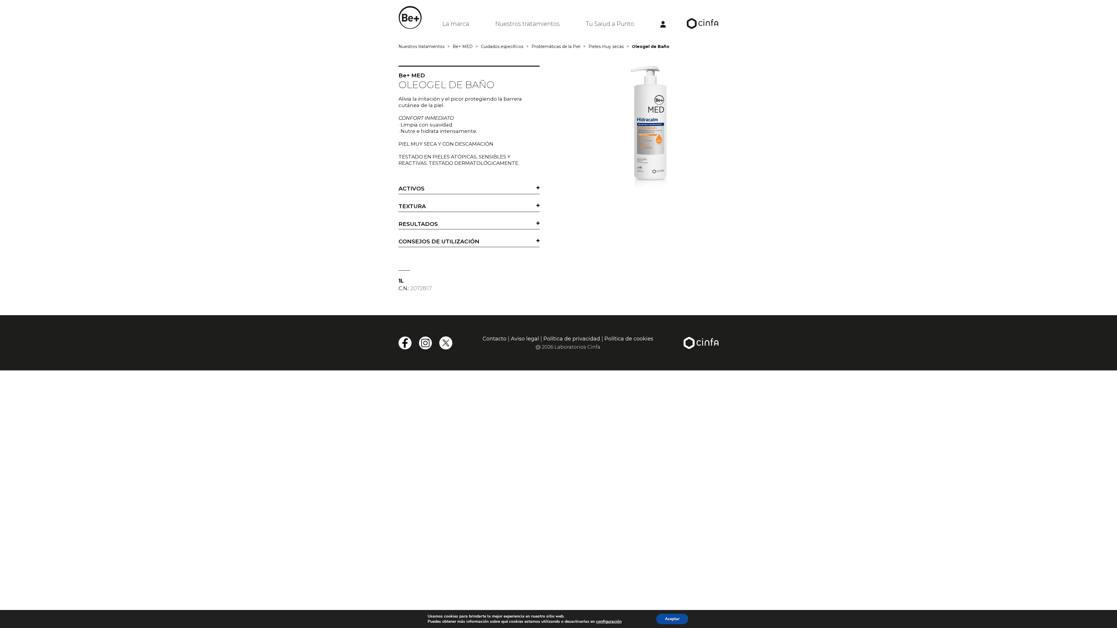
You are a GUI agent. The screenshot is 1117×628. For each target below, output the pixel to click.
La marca (455, 23)
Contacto (494, 339)
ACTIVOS (411, 188)
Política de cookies (628, 339)
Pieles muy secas (606, 46)
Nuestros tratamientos (527, 23)
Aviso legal (525, 339)
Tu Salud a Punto (610, 23)
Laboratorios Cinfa (577, 347)
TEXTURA (412, 206)
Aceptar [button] (672, 619)
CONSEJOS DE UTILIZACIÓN (439, 241)
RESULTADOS (418, 224)
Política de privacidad (571, 339)
